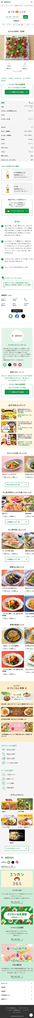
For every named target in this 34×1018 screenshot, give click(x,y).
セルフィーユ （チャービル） (8, 159)
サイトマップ (26, 1010)
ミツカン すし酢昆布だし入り (9, 110)
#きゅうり (4, 78)
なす (3, 24)
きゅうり (3, 127)
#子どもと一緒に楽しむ (22, 378)
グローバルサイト (17, 1012)
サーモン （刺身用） (6, 135)
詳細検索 (16, 21)
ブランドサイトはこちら (20, 177)
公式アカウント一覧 (7, 866)
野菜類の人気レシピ (19, 5)
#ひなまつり (18, 78)
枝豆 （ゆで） (4, 155)
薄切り (18, 241)
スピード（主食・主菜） (18, 24)
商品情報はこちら (18, 175)
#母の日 (3, 80)
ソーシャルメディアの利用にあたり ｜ (14, 1010)
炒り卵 (3, 139)
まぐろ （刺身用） (6, 131)
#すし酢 (23, 380)
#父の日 (7, 378)
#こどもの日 (26, 78)
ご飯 (2, 106)
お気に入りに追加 (17, 92)
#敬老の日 (12, 378)
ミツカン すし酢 (5, 119)
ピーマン (9, 24)
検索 (25, 17)
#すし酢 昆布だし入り (14, 380)
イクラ (3, 143)
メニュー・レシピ (9, 5)
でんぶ (3, 151)
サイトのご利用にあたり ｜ (12, 1008)
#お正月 (11, 78)
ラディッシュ (4, 147)
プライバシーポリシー (24, 1008)
